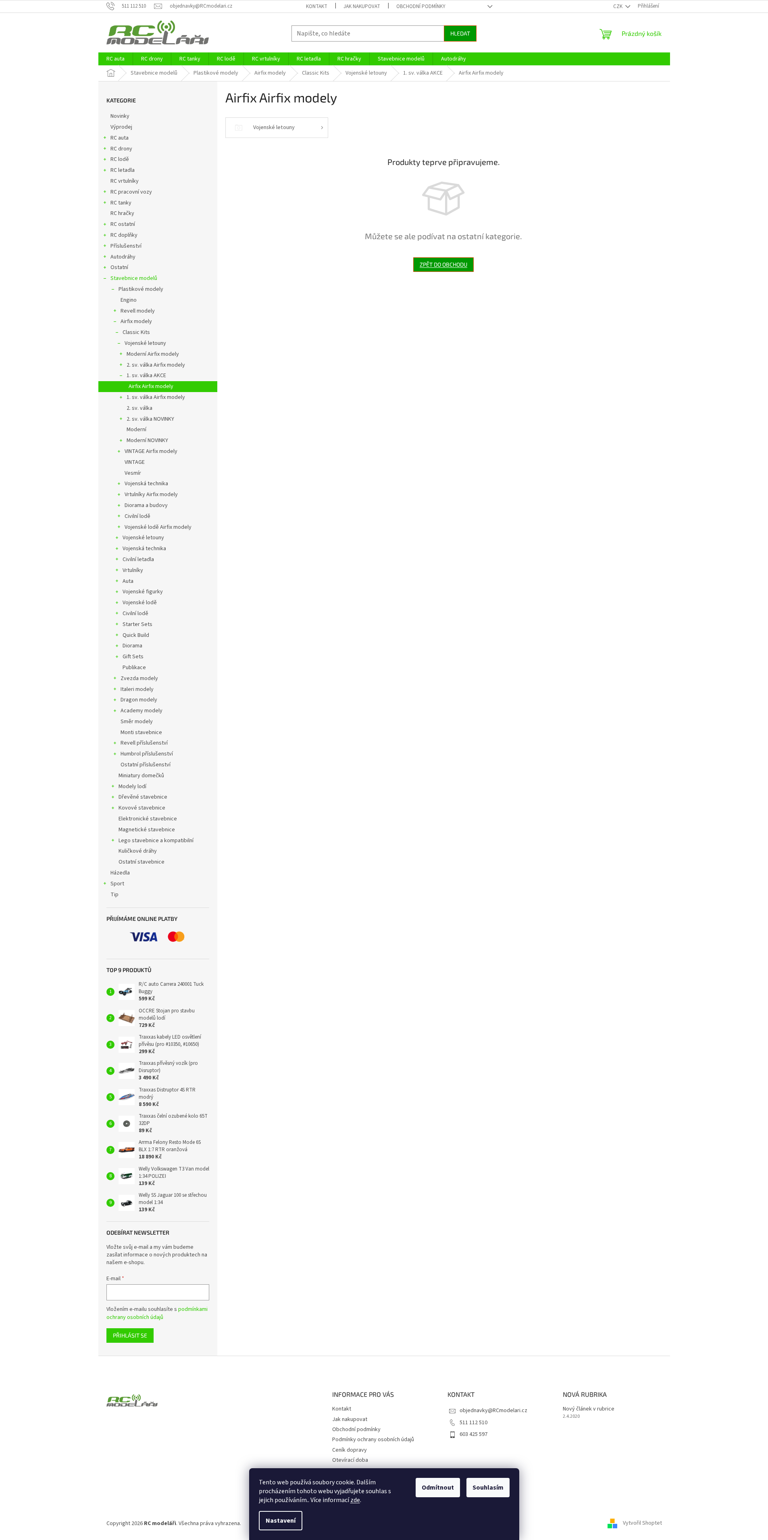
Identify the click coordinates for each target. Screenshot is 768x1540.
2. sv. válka (139, 408)
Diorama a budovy (146, 505)
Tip (114, 895)
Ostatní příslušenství (146, 765)
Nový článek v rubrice (588, 1409)
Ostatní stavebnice (141, 862)
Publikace (134, 668)
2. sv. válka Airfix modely (156, 365)
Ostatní (119, 267)
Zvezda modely (139, 678)
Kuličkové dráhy (138, 851)
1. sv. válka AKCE (146, 375)
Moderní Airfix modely (153, 354)
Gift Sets (133, 657)
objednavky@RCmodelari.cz (493, 1410)
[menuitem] (115, 58)
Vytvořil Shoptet (642, 1523)
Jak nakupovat (361, 6)
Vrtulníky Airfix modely (151, 494)
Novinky (119, 116)
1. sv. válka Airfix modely (156, 397)
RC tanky (120, 203)
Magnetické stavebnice (147, 830)
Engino (129, 300)
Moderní (136, 430)
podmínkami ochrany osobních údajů (157, 1313)
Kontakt (316, 6)
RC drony (121, 149)
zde (355, 1500)
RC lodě (119, 159)
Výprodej (121, 127)
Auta (128, 581)
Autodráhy (122, 257)
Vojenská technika (146, 484)
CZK (618, 6)
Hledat (460, 33)
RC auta (119, 138)
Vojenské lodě (140, 603)
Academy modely (141, 711)
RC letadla (122, 170)
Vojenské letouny (145, 343)
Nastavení (281, 1520)
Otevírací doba (350, 1460)
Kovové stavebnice (142, 808)
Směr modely (137, 722)
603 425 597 (473, 1434)
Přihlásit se (130, 1335)
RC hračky (122, 213)
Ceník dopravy (349, 1450)
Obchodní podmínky (420, 6)
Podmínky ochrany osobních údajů (373, 1440)
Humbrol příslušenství (147, 754)
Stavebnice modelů (133, 278)
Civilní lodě (137, 516)
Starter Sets (137, 624)
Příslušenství (126, 246)
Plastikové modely (141, 289)
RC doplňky (123, 235)
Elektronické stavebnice (148, 819)
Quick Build (136, 635)
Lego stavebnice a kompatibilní (156, 841)
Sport (117, 884)
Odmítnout (438, 1487)
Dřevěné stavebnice (143, 797)
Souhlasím (488, 1487)
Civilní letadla (138, 559)
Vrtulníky (133, 570)
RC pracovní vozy (131, 192)
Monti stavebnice (141, 732)
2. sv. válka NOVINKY (150, 419)
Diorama (132, 646)
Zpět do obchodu (443, 264)
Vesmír (133, 473)
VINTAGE (135, 462)
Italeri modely (137, 689)
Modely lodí (132, 787)
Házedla (120, 873)
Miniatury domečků (141, 776)
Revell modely (138, 311)
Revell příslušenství (144, 743)
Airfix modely (136, 321)
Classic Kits (136, 332)
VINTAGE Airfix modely (151, 451)
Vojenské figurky (143, 592)
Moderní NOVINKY (147, 440)
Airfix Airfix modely (151, 386)
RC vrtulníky (124, 181)
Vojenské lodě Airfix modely (158, 527)
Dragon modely (139, 700)
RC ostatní (122, 224)
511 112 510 (473, 1423)
